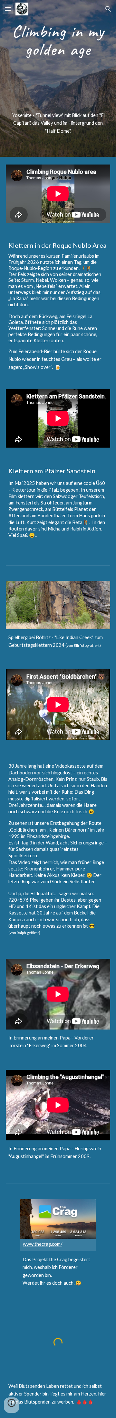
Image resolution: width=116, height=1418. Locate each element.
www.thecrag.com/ (42, 1244)
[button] (7, 9)
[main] (58, 40)
